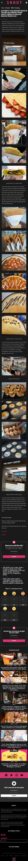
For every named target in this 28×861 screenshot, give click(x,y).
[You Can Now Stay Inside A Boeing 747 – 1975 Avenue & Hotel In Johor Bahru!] (14, 659)
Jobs (7, 855)
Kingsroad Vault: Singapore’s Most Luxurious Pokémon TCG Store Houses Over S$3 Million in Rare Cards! (14, 708)
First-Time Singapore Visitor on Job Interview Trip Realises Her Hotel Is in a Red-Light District (14, 746)
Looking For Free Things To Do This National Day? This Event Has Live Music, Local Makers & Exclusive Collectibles (14, 688)
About (2, 855)
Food (16, 723)
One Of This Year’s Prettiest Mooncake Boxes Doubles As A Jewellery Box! (14, 727)
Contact (11, 855)
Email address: (14, 551)
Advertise (17, 855)
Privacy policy (24, 855)
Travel (19, 665)
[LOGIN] (26, 2)
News (15, 665)
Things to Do (18, 683)
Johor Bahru (9, 665)
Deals (12, 723)
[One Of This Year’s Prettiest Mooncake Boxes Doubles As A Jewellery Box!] (14, 717)
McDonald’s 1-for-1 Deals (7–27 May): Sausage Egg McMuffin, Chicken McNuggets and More (14, 765)
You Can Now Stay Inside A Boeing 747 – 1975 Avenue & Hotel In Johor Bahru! (14, 668)
